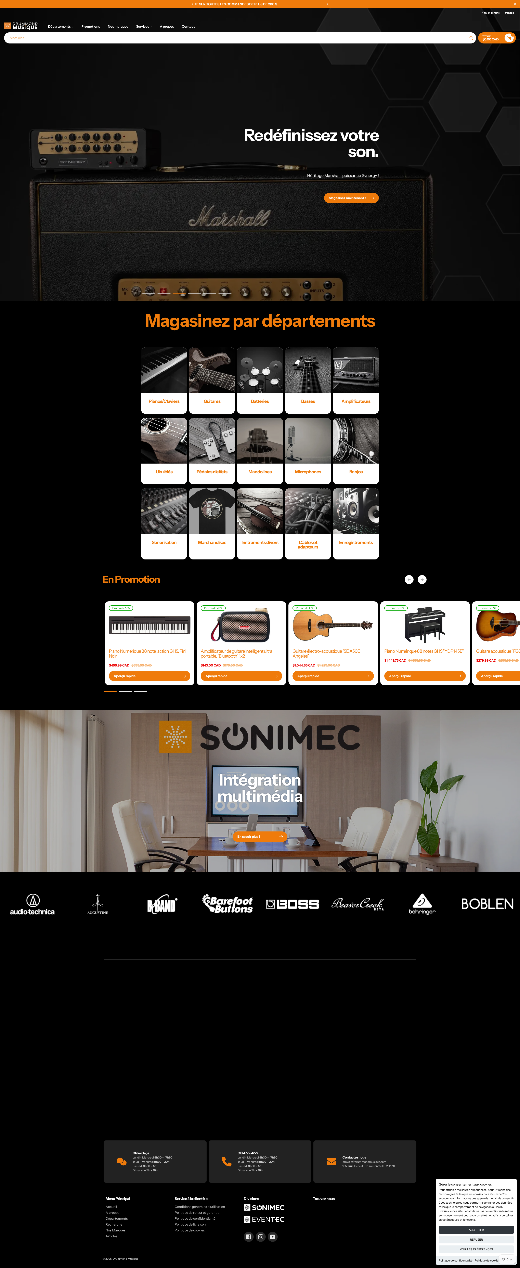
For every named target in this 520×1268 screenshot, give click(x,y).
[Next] (327, 4)
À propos (112, 1213)
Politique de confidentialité (455, 1260)
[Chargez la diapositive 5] (209, 294)
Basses (308, 401)
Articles (111, 1236)
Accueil (111, 1207)
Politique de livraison (190, 1224)
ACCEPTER (476, 1230)
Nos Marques (116, 1230)
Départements (117, 1218)
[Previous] (193, 4)
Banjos (356, 472)
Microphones (308, 472)
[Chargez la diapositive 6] (225, 294)
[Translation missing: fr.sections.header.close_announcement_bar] (515, 4)
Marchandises (212, 542)
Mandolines (260, 472)
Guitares (212, 401)
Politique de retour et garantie (197, 1213)
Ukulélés (164, 472)
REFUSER (476, 1239)
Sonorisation (164, 542)
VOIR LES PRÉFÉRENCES (476, 1249)
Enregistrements (356, 542)
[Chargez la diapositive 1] (148, 294)
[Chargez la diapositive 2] (164, 294)
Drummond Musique (125, 1258)
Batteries (260, 401)
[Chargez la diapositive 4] (194, 294)
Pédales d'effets (212, 472)
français (509, 12)
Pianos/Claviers (164, 401)
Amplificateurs (355, 401)
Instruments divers (260, 542)
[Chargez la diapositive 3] (179, 294)
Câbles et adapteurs (308, 545)
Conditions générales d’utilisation (200, 1207)
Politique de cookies (487, 1260)
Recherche (114, 1224)
